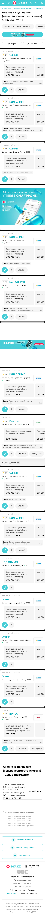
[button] (33, 44)
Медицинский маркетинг (22, 883)
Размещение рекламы (22, 880)
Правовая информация (22, 887)
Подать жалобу (12, 893)
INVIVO (13, 713)
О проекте (15, 877)
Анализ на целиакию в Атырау (19, 823)
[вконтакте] (26, 872)
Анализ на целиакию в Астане (19, 818)
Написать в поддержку (30, 893)
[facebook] (22, 872)
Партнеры (31, 890)
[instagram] (19, 872)
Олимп (13, 55)
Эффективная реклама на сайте (14, 227)
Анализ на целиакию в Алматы (20, 816)
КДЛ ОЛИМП (17, 101)
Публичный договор (17, 890)
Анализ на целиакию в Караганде (21, 826)
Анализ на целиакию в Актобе (19, 821)
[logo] (20, 3)
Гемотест (15, 421)
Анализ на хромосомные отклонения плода (19, 26)
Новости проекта (28, 877)
